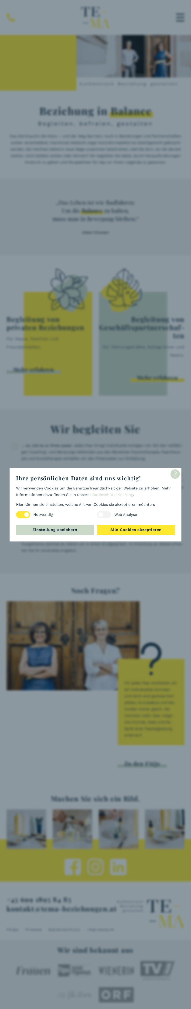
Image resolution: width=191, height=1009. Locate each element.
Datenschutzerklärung (112, 494)
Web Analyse (125, 514)
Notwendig (43, 514)
